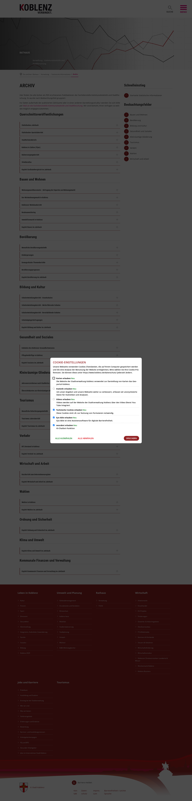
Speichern (131, 438)
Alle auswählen (63, 438)
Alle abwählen (86, 438)
